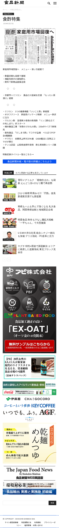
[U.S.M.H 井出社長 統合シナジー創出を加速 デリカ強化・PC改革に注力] (9, 236)
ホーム (5, 9)
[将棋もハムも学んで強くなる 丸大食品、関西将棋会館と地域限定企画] (9, 209)
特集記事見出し (16, 9)
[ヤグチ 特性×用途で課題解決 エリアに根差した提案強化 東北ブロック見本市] (9, 249)
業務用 (6, 253)
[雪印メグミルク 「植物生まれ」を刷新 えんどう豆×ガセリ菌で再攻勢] (9, 183)
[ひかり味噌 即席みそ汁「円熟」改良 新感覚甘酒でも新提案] (9, 196)
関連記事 (8, 173)
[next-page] (9, 259)
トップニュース (8, 240)
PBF (5, 187)
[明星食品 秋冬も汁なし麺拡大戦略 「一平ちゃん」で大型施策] (9, 223)
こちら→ (29, 154)
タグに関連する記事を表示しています (31, 173)
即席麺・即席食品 (9, 200)
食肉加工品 (7, 213)
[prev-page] (4, 259)
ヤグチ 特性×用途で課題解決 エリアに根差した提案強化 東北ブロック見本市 (37, 249)
